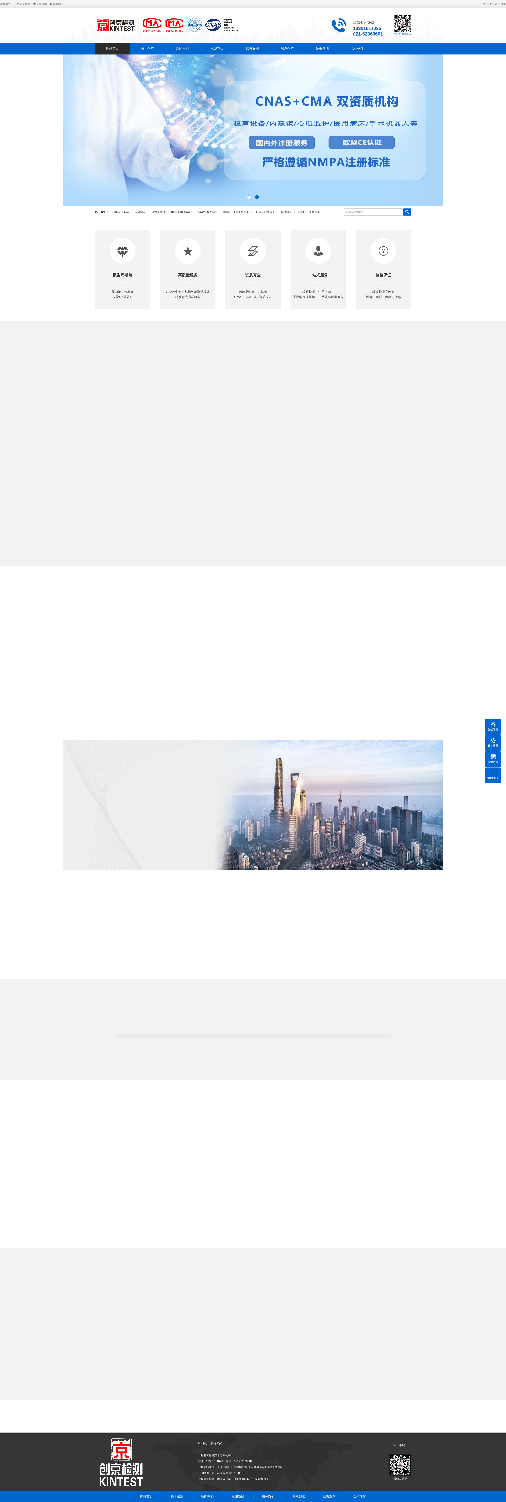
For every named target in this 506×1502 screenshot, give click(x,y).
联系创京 (287, 48)
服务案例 (252, 48)
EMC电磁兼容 (120, 212)
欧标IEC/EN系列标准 (236, 212)
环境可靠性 (158, 212)
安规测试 (140, 212)
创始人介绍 (123, 852)
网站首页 (112, 48)
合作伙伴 (357, 48)
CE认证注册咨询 (265, 212)
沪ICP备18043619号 (244, 1478)
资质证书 (154, 852)
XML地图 (263, 1478)
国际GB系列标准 (181, 212)
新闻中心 (182, 48)
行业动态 (270, 1307)
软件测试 (286, 212)
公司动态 (235, 1307)
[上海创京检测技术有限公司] (167, 24)
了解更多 (90, 852)
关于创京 (488, 4)
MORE (253, 570)
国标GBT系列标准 (309, 212)
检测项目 (217, 48)
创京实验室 (186, 852)
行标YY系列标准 (207, 212)
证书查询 (500, 4)
